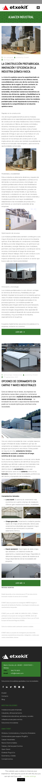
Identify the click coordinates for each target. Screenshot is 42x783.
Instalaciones (17, 375)
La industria (6, 77)
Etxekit (26, 57)
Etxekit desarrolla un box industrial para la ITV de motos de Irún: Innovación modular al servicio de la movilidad (19, 595)
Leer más (19, 332)
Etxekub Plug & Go (8, 753)
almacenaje (8, 375)
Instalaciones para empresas (12, 710)
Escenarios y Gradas (9, 756)
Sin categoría (8, 57)
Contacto (5, 696)
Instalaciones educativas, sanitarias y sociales (17, 716)
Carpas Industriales (8, 740)
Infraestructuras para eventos (12, 719)
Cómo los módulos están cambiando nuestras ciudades (17, 626)
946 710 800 (15, 670)
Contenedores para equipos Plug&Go (15, 736)
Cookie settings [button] (30, 776)
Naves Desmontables (9, 743)
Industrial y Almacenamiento (12, 713)
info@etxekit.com (17, 673)
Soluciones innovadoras (10, 723)
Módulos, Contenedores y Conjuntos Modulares (18, 733)
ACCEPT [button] (21, 779)
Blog (3, 699)
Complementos (7, 759)
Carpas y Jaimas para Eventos (12, 746)
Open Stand (6, 749)
